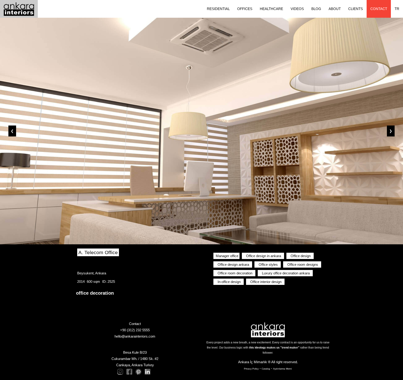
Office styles (268, 264)
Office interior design (265, 282)
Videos (297, 9)
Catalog (266, 368)
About (335, 9)
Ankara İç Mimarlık (252, 362)
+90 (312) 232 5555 (135, 330)
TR (397, 9)
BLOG (316, 9)
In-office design (229, 282)
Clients (355, 9)
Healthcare (271, 9)
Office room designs (302, 264)
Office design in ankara (263, 256)
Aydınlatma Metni (282, 368)
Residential (218, 9)
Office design (301, 256)
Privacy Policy (251, 368)
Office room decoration (235, 273)
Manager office (227, 256)
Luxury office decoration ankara (286, 273)
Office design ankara (233, 264)
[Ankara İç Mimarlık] (268, 330)
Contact (378, 9)
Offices (244, 9)
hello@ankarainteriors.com (135, 336)
